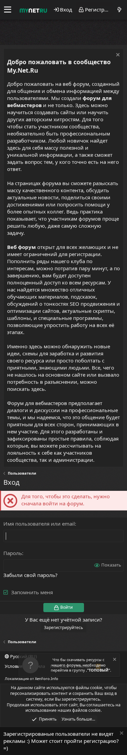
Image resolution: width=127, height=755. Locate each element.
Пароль (12, 553)
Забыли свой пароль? (30, 575)
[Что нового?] (119, 9)
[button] (7, 10)
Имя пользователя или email (39, 523)
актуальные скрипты (88, 310)
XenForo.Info (46, 678)
